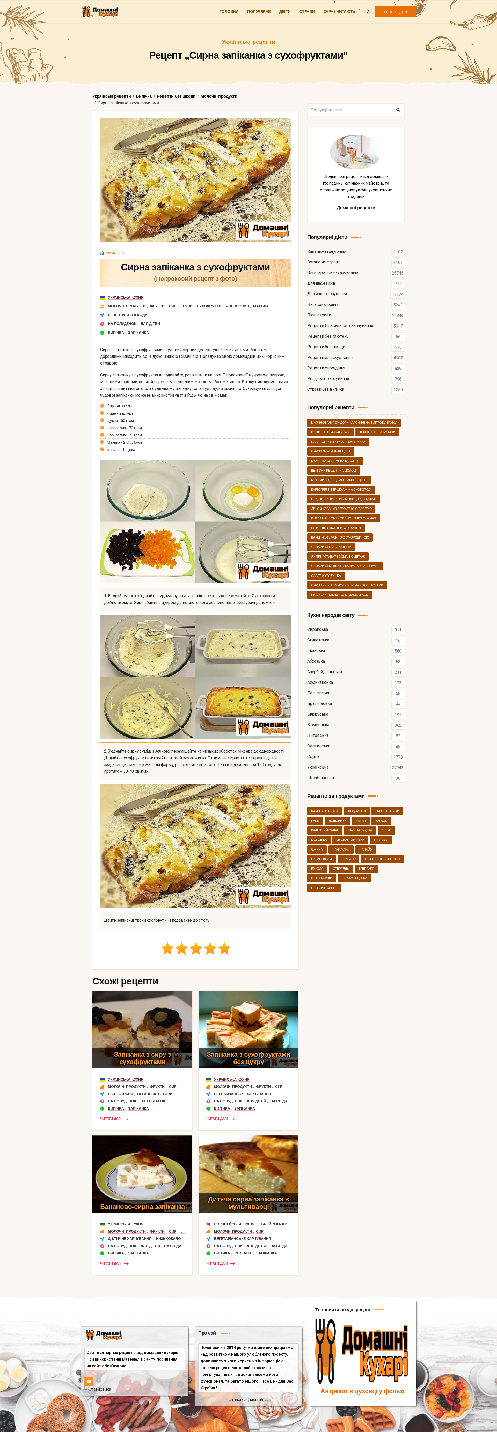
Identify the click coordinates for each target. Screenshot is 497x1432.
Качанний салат (324, 830)
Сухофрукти (209, 306)
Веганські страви (155, 1094)
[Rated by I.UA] (97, 1389)
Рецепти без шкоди (128, 315)
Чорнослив (237, 306)
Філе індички (321, 878)
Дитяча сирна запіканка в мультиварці (248, 1202)
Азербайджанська (324, 672)
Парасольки (321, 859)
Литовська (317, 735)
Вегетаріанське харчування (242, 1094)
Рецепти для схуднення (330, 357)
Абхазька (316, 661)
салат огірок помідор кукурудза (338, 442)
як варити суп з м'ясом (331, 547)
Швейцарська (320, 778)
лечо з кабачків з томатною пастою (341, 509)
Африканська (320, 682)
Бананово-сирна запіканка (142, 1206)
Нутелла (381, 840)
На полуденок (122, 324)
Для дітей (150, 324)
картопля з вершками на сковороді (341, 489)
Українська (317, 767)
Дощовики (337, 821)
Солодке (243, 1253)
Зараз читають (339, 11)
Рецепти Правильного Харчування (340, 326)
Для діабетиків (321, 283)
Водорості (357, 811)
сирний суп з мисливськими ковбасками (347, 585)
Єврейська (317, 629)
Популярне (259, 11)
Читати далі (111, 1119)
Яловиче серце (324, 888)
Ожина (317, 849)
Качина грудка (360, 830)
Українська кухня (125, 297)
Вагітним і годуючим (326, 251)
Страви (307, 11)
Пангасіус (341, 849)
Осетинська (318, 746)
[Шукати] (398, 109)
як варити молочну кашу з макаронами (345, 566)
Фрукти (157, 306)
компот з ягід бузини (377, 432)
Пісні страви (120, 1094)
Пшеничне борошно (382, 859)
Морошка (319, 840)
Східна (313, 757)
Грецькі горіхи (387, 811)
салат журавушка (326, 576)
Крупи (187, 306)
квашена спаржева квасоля (335, 461)
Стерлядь (341, 868)
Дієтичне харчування (129, 1239)
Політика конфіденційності (248, 1400)
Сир (172, 306)
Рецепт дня (395, 12)
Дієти (285, 11)
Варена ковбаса (325, 811)
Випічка (116, 332)
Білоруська (317, 714)
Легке (386, 830)
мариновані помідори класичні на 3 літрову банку (354, 423)
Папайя (365, 849)
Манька (261, 306)
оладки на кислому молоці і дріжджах (343, 499)
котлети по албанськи (330, 432)
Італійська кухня (277, 1224)
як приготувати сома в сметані (338, 556)
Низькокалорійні (173, 1239)
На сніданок (153, 1101)
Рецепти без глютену (327, 336)
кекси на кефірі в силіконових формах (343, 518)
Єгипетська (318, 640)
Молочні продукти (127, 306)
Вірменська (318, 725)
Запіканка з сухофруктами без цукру (248, 1058)
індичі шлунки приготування (336, 528)
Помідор (348, 859)
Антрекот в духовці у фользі (362, 1391)
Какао (361, 821)
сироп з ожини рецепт (330, 451)
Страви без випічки (325, 389)
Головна (229, 11)
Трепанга (366, 868)
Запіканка (138, 332)
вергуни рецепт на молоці (333, 470)
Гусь (315, 821)
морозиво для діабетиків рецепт (339, 480)
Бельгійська (318, 693)
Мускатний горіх (350, 840)
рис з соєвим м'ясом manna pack (339, 595)
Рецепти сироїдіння (326, 368)
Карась (381, 821)
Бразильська (319, 704)
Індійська (316, 651)
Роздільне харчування (328, 379)
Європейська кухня (234, 1224)
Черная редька (354, 878)
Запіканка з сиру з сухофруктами (142, 1058)
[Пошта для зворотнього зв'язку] (88, 1381)
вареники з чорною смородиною (340, 537)
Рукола (317, 868)
